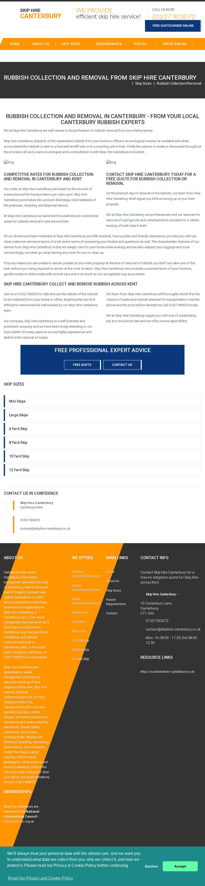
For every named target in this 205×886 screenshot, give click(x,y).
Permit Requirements (116, 602)
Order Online (174, 44)
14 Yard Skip (80, 640)
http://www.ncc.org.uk (19, 821)
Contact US (122, 365)
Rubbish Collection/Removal (179, 83)
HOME (15, 44)
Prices (140, 44)
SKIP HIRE (41, 13)
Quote (15, 56)
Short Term (79, 612)
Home (110, 572)
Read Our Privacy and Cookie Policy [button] (40, 878)
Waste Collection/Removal (85, 601)
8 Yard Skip (18, 442)
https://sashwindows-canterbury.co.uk (167, 671)
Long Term (79, 622)
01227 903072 (173, 17)
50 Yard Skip (80, 659)
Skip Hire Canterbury (129, 215)
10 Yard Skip (19, 456)
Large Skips (18, 415)
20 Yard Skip (80, 650)
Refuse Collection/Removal (85, 588)
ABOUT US (40, 44)
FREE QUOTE (82, 365)
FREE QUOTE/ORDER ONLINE (173, 25)
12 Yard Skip (19, 470)
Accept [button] (180, 866)
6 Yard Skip (18, 429)
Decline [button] (151, 866)
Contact (42, 56)
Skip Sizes (71, 44)
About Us (112, 581)
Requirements (109, 44)
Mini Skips (17, 401)
